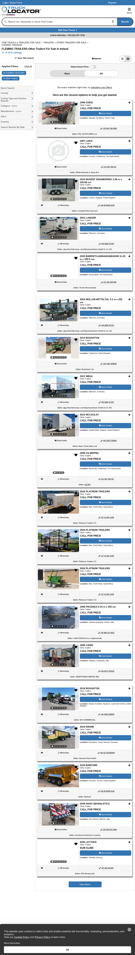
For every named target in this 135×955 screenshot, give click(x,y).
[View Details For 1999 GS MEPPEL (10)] (58, 463)
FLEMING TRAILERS (15, 73)
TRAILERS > (49, 42)
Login (5, 2)
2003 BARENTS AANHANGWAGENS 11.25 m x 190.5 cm (102, 257)
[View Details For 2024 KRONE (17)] (58, 737)
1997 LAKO (86, 141)
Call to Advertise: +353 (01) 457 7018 (67, 35)
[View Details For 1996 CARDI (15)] (58, 655)
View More (85, 884)
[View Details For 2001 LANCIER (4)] (58, 228)
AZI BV (88, 485)
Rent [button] (67, 73)
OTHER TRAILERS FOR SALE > (72, 42)
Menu (129, 13)
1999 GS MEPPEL (89, 453)
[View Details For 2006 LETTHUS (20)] (58, 852)
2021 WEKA (86, 376)
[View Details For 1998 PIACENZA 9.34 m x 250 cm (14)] (58, 617)
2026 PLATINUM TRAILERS (95, 491)
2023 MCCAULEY (89, 414)
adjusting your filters (101, 87)
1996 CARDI (86, 645)
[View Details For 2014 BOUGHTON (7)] (58, 348)
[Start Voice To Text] (113, 21)
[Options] (129, 102)
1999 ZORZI (86, 102)
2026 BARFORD (88, 765)
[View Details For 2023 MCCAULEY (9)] (58, 425)
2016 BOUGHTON (89, 688)
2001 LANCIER (88, 217)
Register (112, 2)
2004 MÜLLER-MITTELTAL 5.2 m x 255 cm (101, 301)
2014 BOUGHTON (89, 337)
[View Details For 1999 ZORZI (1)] (58, 113)
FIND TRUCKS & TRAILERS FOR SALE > (22, 42)
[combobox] (70, 22)
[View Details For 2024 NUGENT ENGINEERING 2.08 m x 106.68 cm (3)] (58, 189)
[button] (96, 58)
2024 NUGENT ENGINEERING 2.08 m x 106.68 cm (101, 181)
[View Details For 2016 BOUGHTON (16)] (58, 699)
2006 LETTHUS (88, 842)
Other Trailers (12, 78)
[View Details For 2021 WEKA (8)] (58, 386)
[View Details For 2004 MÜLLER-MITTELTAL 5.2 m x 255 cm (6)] (58, 310)
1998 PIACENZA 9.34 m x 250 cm (98, 606)
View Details (106, 113)
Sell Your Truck (67, 31)
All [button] (101, 73)
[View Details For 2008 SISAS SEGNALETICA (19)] (58, 814)
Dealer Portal (16, 2)
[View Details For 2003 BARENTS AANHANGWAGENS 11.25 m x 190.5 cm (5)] (58, 266)
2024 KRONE (87, 726)
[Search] (5, 21)
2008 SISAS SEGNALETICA (95, 803)
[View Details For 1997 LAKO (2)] (58, 160)
